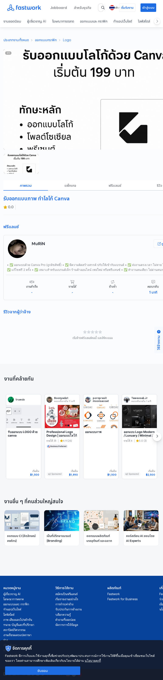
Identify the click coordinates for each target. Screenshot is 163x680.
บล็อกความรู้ (63, 614)
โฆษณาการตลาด (63, 21)
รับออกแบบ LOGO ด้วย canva (23, 433)
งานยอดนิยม (12, 21)
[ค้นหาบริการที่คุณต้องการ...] (103, 8)
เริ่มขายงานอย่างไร (66, 599)
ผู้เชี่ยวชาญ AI (36, 21)
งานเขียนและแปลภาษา (17, 635)
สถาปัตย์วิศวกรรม (14, 630)
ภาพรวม (26, 185)
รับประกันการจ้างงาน (68, 609)
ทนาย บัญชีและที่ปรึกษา (18, 625)
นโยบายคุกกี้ (93, 660)
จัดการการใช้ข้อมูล (66, 625)
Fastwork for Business (122, 599)
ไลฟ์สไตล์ (144, 21)
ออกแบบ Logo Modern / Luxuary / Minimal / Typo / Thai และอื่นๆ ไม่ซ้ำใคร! (139, 437)
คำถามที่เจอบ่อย (65, 619)
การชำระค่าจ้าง (64, 604)
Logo (67, 40)
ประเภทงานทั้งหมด (16, 40)
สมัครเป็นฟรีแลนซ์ (66, 594)
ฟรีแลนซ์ (115, 185)
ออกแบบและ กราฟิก (93, 21)
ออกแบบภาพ (93, 432)
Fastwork (113, 594)
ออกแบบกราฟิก (46, 40)
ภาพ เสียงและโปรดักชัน (17, 619)
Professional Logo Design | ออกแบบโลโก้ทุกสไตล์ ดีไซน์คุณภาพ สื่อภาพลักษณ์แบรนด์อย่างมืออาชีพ (61, 439)
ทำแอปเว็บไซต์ (122, 21)
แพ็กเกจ (70, 185)
